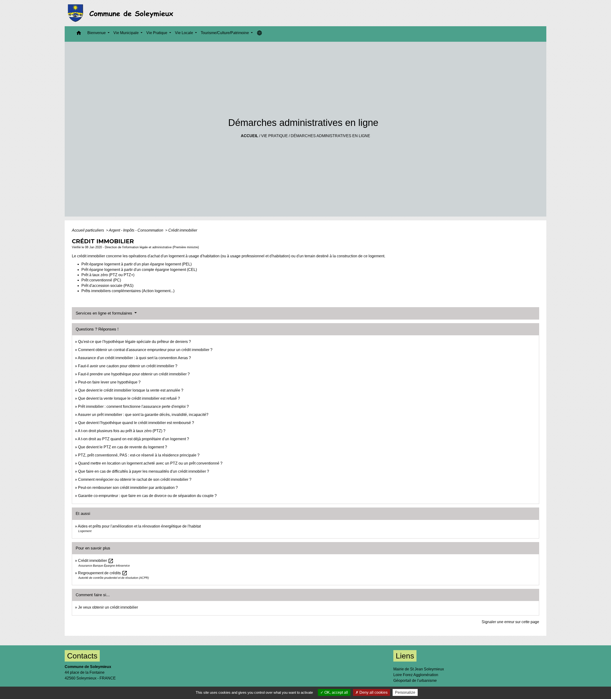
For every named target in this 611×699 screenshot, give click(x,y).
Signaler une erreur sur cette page (510, 622)
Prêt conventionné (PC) (101, 280)
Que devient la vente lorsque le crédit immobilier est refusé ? (129, 398)
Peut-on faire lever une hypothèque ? (109, 382)
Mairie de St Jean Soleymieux (418, 669)
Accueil (249, 136)
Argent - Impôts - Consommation (136, 230)
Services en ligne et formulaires (104, 313)
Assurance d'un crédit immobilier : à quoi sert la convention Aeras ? (134, 358)
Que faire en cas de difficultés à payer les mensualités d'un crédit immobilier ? (143, 471)
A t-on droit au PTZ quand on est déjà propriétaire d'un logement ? (133, 439)
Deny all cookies (373, 692)
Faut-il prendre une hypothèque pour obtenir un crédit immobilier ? (134, 374)
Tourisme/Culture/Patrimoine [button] (225, 33)
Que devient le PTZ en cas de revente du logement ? (122, 447)
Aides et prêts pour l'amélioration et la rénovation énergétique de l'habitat (139, 526)
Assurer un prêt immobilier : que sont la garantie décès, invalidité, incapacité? (143, 415)
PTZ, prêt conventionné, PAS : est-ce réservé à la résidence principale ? (139, 455)
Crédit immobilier (182, 230)
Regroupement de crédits (102, 573)
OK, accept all (335, 692)
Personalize (405, 692)
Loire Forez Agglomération (415, 675)
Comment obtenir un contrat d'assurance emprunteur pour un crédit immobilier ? (145, 350)
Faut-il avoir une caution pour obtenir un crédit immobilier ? (127, 366)
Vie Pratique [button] (157, 33)
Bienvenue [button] (97, 33)
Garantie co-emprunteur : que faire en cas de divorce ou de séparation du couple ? (147, 496)
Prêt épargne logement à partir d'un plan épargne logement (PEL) (136, 264)
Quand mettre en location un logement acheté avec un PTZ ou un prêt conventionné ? (150, 463)
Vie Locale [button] (184, 33)
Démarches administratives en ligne (330, 136)
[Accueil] (122, 13)
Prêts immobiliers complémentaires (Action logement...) (127, 291)
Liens (405, 656)
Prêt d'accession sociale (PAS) (107, 286)
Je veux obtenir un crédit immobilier (108, 607)
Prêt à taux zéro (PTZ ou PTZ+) (107, 275)
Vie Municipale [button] (126, 33)
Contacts (82, 656)
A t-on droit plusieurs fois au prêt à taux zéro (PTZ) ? (121, 431)
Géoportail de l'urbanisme (415, 680)
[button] (78, 34)
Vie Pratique (274, 136)
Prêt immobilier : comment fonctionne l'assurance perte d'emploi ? (133, 406)
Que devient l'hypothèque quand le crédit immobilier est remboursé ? (136, 423)
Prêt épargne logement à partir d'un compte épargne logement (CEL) (139, 270)
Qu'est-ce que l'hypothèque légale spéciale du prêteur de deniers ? (134, 342)
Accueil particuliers (88, 230)
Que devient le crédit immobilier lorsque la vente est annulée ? (130, 390)
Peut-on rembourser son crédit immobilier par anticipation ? (128, 488)
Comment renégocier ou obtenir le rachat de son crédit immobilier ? (134, 479)
